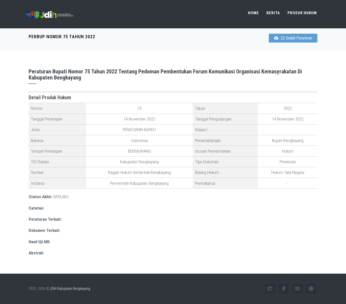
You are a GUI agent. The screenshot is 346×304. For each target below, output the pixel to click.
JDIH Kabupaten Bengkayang (70, 289)
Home (253, 13)
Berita (273, 13)
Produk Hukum (302, 13)
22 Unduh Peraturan (296, 38)
